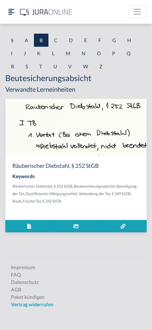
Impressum (23, 267)
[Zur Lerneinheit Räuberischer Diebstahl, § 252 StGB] (123, 226)
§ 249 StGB (121, 193)
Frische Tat (32, 201)
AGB (16, 289)
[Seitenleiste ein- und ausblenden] (11, 12)
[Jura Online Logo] (46, 12)
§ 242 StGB (51, 201)
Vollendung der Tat (94, 193)
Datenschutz (25, 282)
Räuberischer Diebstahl (32, 186)
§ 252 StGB (63, 186)
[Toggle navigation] (137, 11)
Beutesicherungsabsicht (94, 186)
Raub (16, 201)
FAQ (16, 275)
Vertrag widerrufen (32, 304)
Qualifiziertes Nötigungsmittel (51, 193)
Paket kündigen (28, 297)
